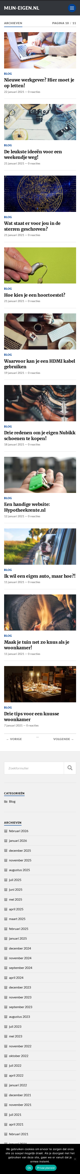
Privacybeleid (46, 1167)
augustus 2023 (19, 1016)
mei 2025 (15, 899)
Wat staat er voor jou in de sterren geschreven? (32, 226)
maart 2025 (17, 919)
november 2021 (20, 1105)
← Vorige (14, 739)
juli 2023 (15, 1026)
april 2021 (16, 1124)
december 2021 (20, 1095)
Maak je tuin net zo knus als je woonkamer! (36, 645)
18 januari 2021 (14, 444)
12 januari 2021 (14, 516)
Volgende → (63, 739)
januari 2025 (18, 938)
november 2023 (20, 997)
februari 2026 (18, 831)
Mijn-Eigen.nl (21, 8)
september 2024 (20, 968)
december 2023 (20, 987)
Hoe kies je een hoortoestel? (34, 295)
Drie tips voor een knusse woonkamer (31, 716)
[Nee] (75, 1159)
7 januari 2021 (13, 725)
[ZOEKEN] (70, 768)
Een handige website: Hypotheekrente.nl (27, 507)
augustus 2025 (19, 870)
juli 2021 (15, 1114)
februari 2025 (18, 929)
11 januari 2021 (14, 582)
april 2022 (16, 1075)
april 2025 (16, 909)
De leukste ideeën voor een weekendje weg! (33, 154)
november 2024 (20, 958)
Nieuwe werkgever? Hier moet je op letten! (39, 83)
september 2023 (20, 1007)
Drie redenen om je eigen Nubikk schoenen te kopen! (39, 435)
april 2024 (16, 977)
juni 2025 (15, 889)
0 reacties (34, 91)
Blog (8, 73)
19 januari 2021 (14, 372)
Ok (29, 1167)
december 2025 (20, 850)
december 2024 (20, 948)
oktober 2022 (18, 1056)
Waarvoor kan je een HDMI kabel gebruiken (39, 364)
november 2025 (20, 860)
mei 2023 (15, 1036)
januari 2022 (18, 1085)
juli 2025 (15, 880)
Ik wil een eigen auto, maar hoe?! (39, 576)
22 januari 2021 (14, 91)
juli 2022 (15, 1065)
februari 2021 (18, 1134)
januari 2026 (18, 840)
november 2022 (20, 1046)
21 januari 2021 (14, 163)
